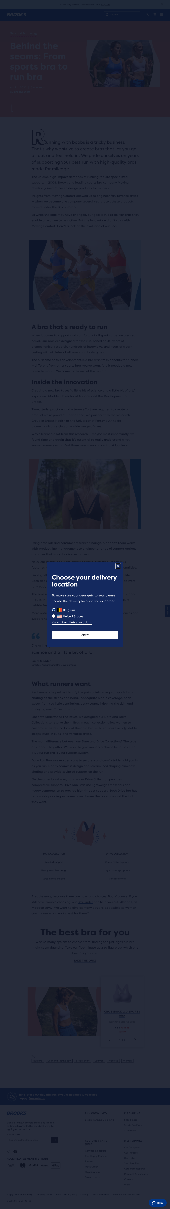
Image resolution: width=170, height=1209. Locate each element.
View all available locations (72, 622)
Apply (85, 634)
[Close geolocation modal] (118, 566)
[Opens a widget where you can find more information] (157, 1203)
